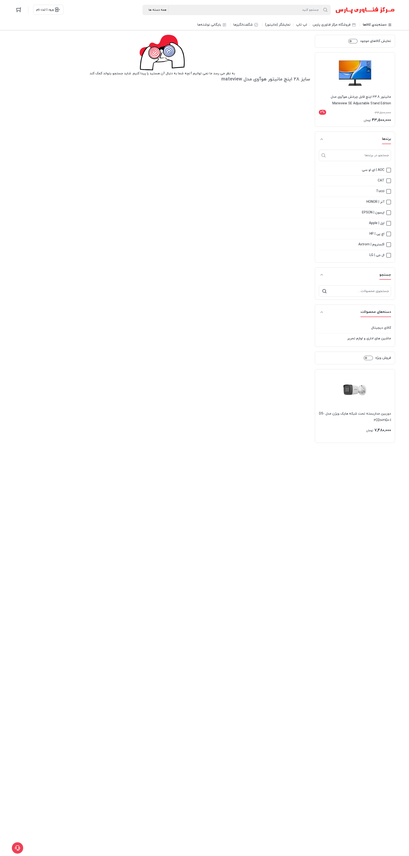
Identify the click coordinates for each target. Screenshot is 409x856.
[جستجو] (324, 291)
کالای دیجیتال (381, 328)
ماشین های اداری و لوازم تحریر (369, 338)
